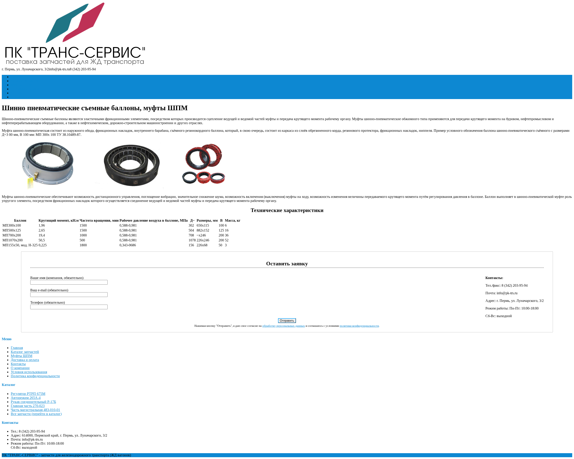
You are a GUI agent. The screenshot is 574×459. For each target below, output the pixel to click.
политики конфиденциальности (359, 325)
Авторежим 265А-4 (26, 398)
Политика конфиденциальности (35, 376)
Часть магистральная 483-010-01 (35, 410)
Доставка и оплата (25, 89)
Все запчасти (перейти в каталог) (36, 414)
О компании (20, 97)
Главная (17, 77)
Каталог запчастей (25, 81)
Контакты (18, 93)
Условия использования (29, 372)
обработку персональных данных (283, 325)
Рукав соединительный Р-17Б (33, 402)
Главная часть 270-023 (28, 406)
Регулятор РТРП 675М (28, 394)
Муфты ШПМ (21, 85)
